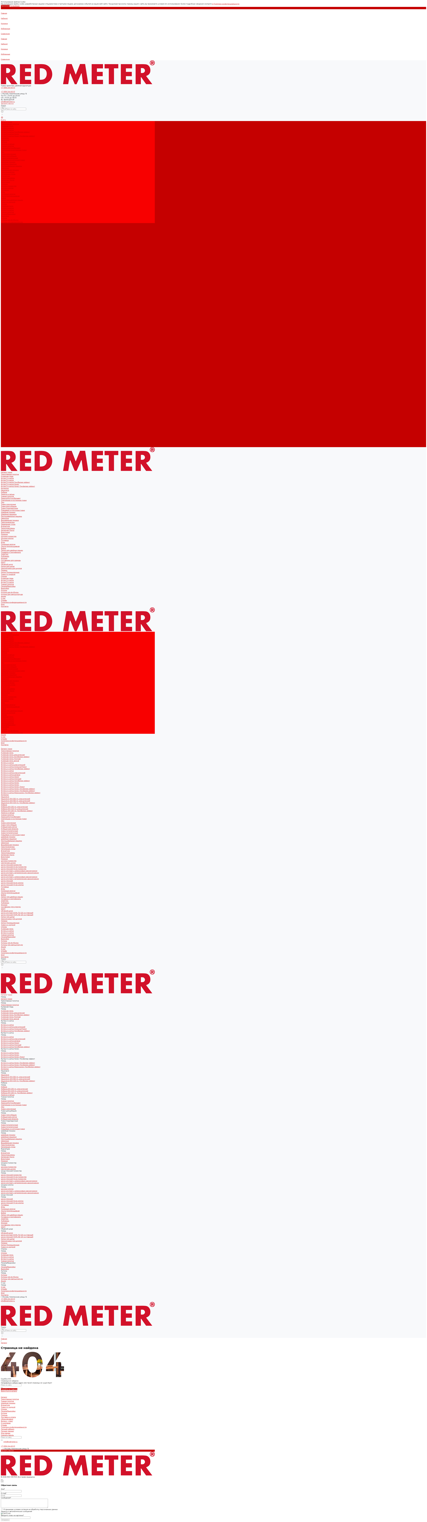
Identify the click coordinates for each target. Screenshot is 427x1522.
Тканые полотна (7, 146)
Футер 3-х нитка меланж (10, 264)
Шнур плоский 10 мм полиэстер (14, 356)
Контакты (4, 446)
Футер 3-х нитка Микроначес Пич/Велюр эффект (20, 282)
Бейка (3, 198)
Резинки (4, 184)
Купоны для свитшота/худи (12, 222)
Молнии (4, 394)
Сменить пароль (7, 1435)
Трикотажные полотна (10, 124)
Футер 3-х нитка (7, 130)
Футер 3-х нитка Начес (10, 134)
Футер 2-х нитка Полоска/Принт (14, 256)
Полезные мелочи (8, 194)
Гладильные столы (8, 174)
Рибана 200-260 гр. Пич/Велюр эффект (17, 300)
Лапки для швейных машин (12, 200)
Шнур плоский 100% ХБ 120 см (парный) (17, 404)
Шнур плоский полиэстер (11, 354)
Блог (3, 444)
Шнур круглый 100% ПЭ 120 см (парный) (17, 402)
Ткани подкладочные (9, 158)
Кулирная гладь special (10, 250)
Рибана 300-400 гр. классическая (14, 298)
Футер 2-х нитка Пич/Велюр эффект (15, 258)
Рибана (4, 142)
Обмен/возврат (7, 1419)
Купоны (4, 218)
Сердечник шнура (8, 352)
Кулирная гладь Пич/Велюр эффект (15, 246)
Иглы (3, 192)
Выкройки (5, 216)
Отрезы (4, 204)
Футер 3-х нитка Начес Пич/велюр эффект (18, 136)
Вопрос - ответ (7, 1421)
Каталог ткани (6, 238)
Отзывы (4, 228)
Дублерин (5, 392)
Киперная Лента (7, 180)
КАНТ (3, 398)
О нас (3, 438)
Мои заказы (5, 1433)
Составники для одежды (11, 396)
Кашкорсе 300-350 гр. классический (15, 288)
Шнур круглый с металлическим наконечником (20, 362)
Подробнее (15, 6)
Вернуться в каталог (9, 1391)
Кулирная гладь (7, 126)
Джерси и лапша (7, 144)
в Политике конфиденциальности (225, 4)
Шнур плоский (7, 370)
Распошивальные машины (11, 166)
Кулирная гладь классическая (13, 244)
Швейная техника (8, 162)
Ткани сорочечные (8, 154)
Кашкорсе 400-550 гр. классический (15, 290)
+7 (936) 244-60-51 (8, 1299)
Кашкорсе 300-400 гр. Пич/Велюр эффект (18, 292)
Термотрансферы (8, 178)
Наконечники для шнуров (11, 408)
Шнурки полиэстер (8, 186)
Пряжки (4, 410)
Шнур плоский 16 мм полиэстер (13, 358)
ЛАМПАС (4, 390)
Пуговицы (5, 190)
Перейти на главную (9, 1389)
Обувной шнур (7, 400)
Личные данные (7, 1431)
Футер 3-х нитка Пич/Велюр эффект (15, 132)
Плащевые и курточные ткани (13, 160)
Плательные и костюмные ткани (14, 150)
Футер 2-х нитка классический (13, 254)
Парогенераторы (8, 172)
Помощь (4, 1415)
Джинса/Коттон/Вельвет (11, 148)
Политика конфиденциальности (14, 230)
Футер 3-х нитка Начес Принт (13, 276)
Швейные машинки (9, 164)
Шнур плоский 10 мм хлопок (12, 374)
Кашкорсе (5, 140)
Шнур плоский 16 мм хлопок (12, 372)
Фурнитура (5, 176)
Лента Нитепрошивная (10, 196)
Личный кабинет (7, 1429)
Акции (3, 436)
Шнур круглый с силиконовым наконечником (19, 360)
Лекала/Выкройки (8, 214)
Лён (2, 152)
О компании (6, 1423)
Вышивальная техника (10, 170)
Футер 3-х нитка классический (13, 262)
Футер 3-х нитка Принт (10, 266)
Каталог (4, 1397)
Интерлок (5, 138)
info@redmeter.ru (8, 102)
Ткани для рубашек (9, 156)
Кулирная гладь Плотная (11, 248)
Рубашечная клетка (9, 316)
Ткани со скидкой (8, 202)
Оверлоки (5, 168)
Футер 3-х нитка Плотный (11, 268)
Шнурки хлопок (7, 188)
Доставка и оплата (8, 1417)
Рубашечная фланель (9, 318)
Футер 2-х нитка (7, 128)
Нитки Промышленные (10, 412)
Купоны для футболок (10, 220)
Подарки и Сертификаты (11, 388)
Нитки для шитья (7, 406)
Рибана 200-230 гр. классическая (14, 296)
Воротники (5, 182)
